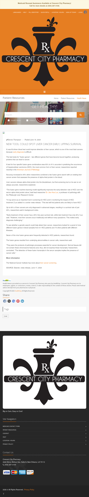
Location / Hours (58, 12)
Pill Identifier (34, 12)
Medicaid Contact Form (11, 426)
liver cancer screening (48, 263)
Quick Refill (45, 12)
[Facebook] (85, 12)
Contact (6, 433)
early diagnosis (18, 152)
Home (56, 98)
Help (24, 12)
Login (80, 12)
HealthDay (18, 291)
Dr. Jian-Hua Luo (52, 192)
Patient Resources (67, 98)
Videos (32, 120)
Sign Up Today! (71, 12)
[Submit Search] (80, 115)
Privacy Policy (8, 444)
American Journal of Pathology (28, 169)
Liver (5, 316)
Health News (16, 120)
